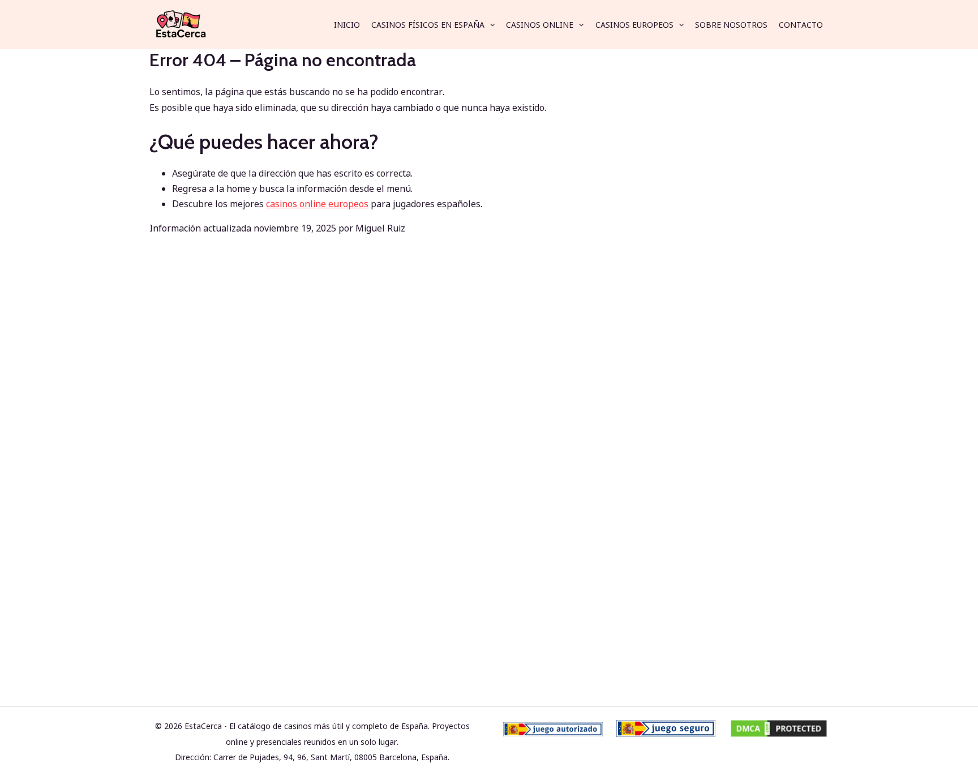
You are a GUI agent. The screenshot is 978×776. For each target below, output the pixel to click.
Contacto (801, 24)
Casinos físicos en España (427, 24)
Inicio (347, 24)
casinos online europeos (317, 204)
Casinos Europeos (634, 24)
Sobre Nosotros (731, 24)
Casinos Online (539, 24)
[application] (489, 25)
